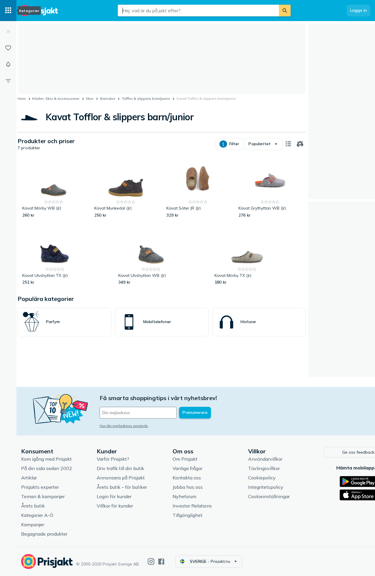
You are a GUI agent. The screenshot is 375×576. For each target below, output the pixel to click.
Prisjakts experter (40, 487)
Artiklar (29, 478)
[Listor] (8, 48)
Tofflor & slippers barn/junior (146, 98)
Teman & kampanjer (43, 496)
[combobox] (198, 10)
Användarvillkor (265, 459)
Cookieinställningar (269, 496)
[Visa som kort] (288, 144)
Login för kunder (114, 496)
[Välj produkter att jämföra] (300, 144)
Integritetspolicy (265, 487)
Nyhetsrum (184, 496)
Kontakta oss (187, 478)
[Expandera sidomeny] (8, 31)
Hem (22, 98)
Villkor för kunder (115, 506)
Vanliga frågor (187, 468)
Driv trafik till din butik (120, 468)
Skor (89, 98)
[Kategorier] (8, 10)
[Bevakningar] (8, 64)
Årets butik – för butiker (122, 487)
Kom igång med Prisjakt (46, 459)
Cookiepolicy (262, 478)
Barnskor (107, 98)
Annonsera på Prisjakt (121, 478)
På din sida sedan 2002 (46, 468)
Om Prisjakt (185, 459)
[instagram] (151, 561)
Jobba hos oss (188, 487)
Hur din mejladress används (124, 426)
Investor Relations (192, 506)
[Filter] (8, 81)
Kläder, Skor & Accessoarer (55, 98)
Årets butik (33, 506)
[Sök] (285, 10)
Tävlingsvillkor (264, 468)
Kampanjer (32, 524)
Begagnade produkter (44, 534)
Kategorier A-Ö (37, 515)
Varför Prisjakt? (113, 459)
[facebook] (161, 561)
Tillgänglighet (187, 515)
